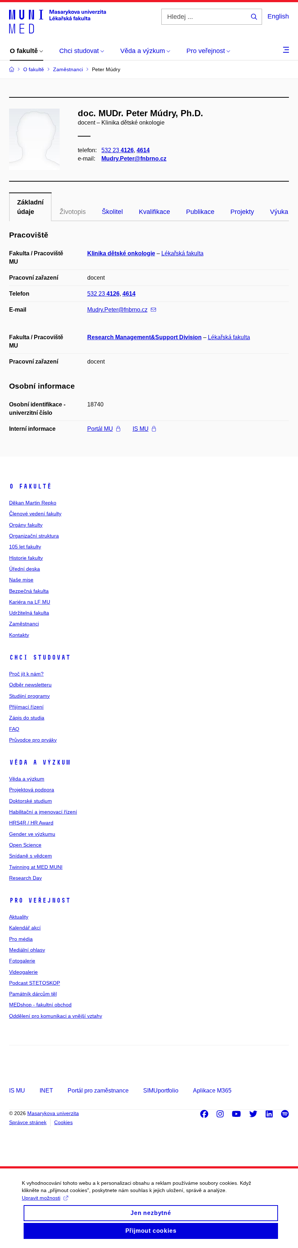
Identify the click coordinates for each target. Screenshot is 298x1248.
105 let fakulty (25, 547)
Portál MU (100, 429)
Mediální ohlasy (27, 950)
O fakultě (30, 486)
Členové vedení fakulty (35, 513)
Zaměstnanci (24, 624)
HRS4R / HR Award (31, 823)
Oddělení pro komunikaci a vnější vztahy (55, 1016)
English (278, 16)
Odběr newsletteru (30, 685)
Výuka (279, 211)
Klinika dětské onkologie (121, 253)
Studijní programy (29, 696)
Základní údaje (30, 207)
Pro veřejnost (40, 900)
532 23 (117, 150)
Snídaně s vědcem (30, 856)
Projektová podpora (31, 790)
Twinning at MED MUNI (36, 867)
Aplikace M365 (212, 1090)
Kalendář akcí (25, 928)
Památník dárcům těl (33, 994)
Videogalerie (23, 972)
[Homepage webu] (57, 21)
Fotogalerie (22, 961)
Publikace (200, 211)
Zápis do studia (26, 718)
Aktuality (18, 917)
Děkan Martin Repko (32, 503)
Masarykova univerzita (53, 1113)
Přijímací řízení (26, 707)
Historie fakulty (26, 558)
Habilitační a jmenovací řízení (43, 812)
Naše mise (21, 580)
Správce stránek (28, 1122)
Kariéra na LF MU (29, 602)
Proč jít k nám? (26, 674)
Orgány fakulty (26, 525)
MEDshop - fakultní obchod (40, 1005)
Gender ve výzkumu (32, 834)
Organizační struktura (34, 536)
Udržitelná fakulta (29, 613)
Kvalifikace (154, 211)
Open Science (25, 845)
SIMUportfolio (160, 1090)
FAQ (14, 729)
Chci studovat (40, 657)
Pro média (21, 939)
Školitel (112, 211)
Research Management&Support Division (144, 337)
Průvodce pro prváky (33, 740)
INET (46, 1090)
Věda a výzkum (40, 762)
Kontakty (19, 635)
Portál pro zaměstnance (98, 1090)
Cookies (63, 1122)
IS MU (141, 429)
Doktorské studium (30, 801)
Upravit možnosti (41, 1198)
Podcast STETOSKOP (34, 983)
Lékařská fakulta (182, 253)
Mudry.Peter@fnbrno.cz (133, 158)
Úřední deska (24, 569)
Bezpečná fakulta (29, 591)
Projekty (242, 211)
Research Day (25, 878)
